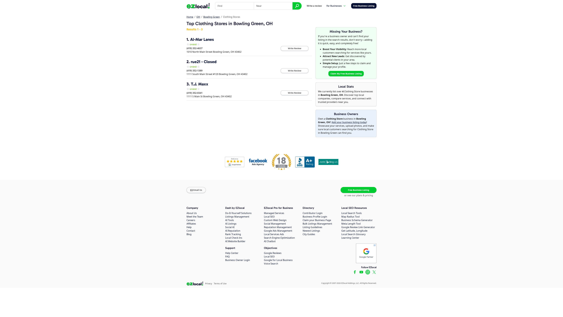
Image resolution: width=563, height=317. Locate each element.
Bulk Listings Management (317, 223)
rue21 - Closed (204, 61)
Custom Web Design (275, 220)
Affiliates (191, 223)
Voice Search (271, 263)
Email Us (197, 190)
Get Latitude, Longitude (354, 230)
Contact (190, 230)
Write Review (294, 48)
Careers (190, 220)
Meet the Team (194, 216)
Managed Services (274, 213)
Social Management (275, 223)
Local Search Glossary (353, 234)
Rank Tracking (233, 234)
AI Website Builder (235, 241)
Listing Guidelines (312, 227)
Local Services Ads (274, 234)
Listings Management (237, 216)
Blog (188, 234)
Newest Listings (311, 230)
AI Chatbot (270, 241)
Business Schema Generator (357, 220)
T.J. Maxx (199, 84)
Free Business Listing (358, 190)
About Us (191, 213)
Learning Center (350, 237)
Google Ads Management (278, 230)
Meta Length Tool (351, 223)
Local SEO (269, 216)
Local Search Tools (351, 213)
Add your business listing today (349, 122)
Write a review (314, 5)
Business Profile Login (315, 216)
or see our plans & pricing (358, 195)
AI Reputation (232, 230)
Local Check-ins (233, 237)
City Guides (309, 234)
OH (198, 16)
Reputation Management (278, 227)
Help (189, 227)
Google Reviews (273, 253)
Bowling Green (211, 16)
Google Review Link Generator (358, 227)
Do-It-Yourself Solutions (238, 213)
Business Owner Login (237, 260)
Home (189, 16)
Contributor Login (313, 213)
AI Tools (229, 220)
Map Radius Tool (350, 216)
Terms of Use (220, 283)
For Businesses (334, 5)
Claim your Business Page (317, 220)
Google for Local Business (278, 260)
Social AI (229, 227)
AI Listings (230, 223)
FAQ (227, 256)
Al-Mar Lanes (202, 39)
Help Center (231, 253)
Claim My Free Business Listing (346, 73)
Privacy (208, 283)
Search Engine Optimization (279, 237)
